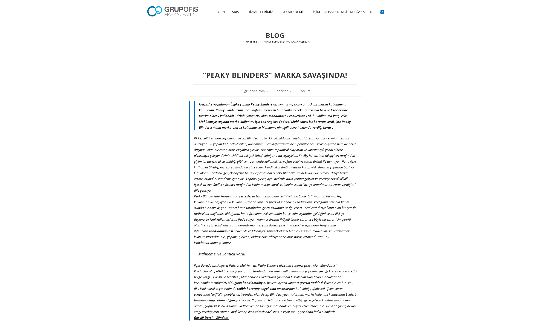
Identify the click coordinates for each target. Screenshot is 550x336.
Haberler (281, 91)
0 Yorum (304, 91)
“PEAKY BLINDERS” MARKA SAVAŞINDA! (286, 41)
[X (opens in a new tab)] (391, 12)
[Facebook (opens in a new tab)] (397, 12)
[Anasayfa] (241, 41)
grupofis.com (254, 91)
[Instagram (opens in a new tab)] (403, 12)
